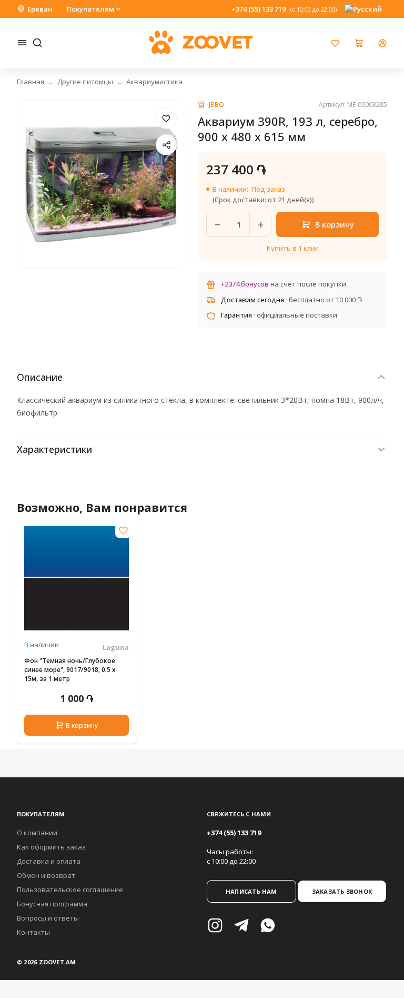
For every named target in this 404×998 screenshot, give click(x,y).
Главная (30, 81)
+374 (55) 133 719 (258, 9)
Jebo (217, 104)
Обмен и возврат (46, 875)
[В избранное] (166, 118)
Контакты (33, 932)
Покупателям (90, 9)
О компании (37, 832)
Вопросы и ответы (48, 918)
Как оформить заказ (51, 847)
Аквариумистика (154, 81)
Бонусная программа (52, 903)
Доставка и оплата (48, 861)
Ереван (40, 9)
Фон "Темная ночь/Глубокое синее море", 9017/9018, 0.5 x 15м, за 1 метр (70, 669)
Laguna (116, 647)
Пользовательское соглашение (70, 889)
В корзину (82, 725)
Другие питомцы (85, 81)
